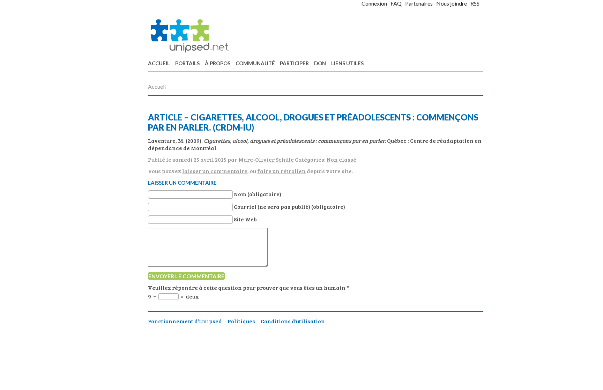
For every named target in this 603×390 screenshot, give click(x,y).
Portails (187, 63)
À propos (217, 63)
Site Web (245, 219)
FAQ (396, 3)
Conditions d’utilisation (293, 321)
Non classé (341, 159)
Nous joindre (451, 3)
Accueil (159, 63)
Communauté (255, 63)
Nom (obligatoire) (257, 194)
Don (320, 63)
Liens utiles (347, 63)
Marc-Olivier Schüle (266, 159)
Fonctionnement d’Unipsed (185, 321)
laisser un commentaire (214, 171)
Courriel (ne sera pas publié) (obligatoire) (289, 206)
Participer (294, 63)
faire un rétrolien (281, 171)
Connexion (374, 3)
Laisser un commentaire (182, 182)
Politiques (241, 321)
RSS (474, 3)
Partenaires (419, 3)
